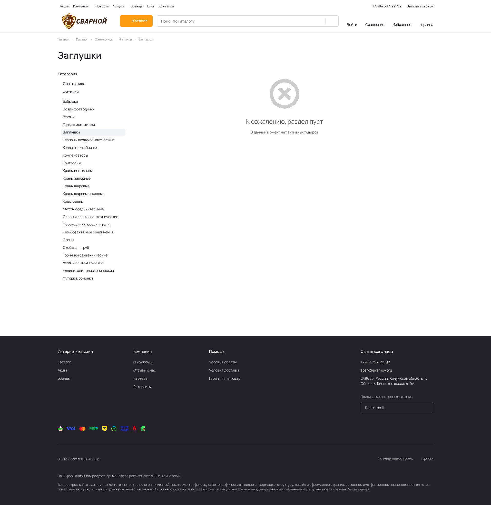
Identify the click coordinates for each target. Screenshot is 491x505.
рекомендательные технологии (154, 475)
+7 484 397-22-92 (386, 6)
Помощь (216, 351)
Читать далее (359, 489)
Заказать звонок (420, 6)
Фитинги (71, 92)
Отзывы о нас (144, 370)
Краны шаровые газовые (83, 193)
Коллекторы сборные (80, 147)
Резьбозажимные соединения (88, 232)
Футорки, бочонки (78, 278)
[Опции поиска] (319, 21)
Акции (63, 370)
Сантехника (74, 83)
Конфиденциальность (395, 459)
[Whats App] (410, 429)
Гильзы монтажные (79, 124)
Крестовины (73, 201)
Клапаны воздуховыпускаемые (89, 139)
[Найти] (332, 21)
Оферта (427, 459)
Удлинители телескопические (88, 270)
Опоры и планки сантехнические (90, 216)
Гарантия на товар (224, 378)
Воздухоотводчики (79, 109)
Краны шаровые (76, 185)
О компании (143, 361)
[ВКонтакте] (389, 429)
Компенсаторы (75, 155)
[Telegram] (399, 429)
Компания (142, 351)
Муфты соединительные (83, 209)
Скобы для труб (76, 247)
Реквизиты (142, 386)
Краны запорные (77, 178)
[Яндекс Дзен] (420, 429)
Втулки (69, 116)
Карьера (140, 378)
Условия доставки (224, 370)
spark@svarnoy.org (376, 370)
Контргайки (72, 162)
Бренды (64, 378)
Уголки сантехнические (83, 262)
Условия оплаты (223, 361)
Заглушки (71, 132)
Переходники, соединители (86, 224)
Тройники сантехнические (85, 255)
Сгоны (68, 239)
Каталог (65, 361)
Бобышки (70, 101)
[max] (430, 429)
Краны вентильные (78, 170)
